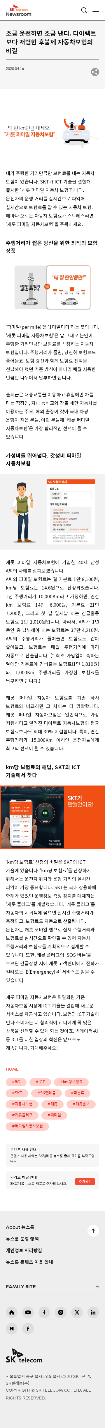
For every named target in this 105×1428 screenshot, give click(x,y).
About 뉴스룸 (20, 1227)
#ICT (40, 1082)
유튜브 (28, 1312)
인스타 (60, 1312)
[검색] (84, 10)
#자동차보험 (22, 1104)
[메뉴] (95, 10)
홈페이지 (12, 1312)
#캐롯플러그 (22, 1115)
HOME (12, 1070)
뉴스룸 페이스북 (28, 1329)
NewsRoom (19, 13)
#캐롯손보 (81, 1104)
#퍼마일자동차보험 (27, 1126)
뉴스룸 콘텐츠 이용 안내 (29, 1262)
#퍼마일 (54, 1115)
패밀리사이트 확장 (52, 1287)
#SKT (17, 1093)
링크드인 (93, 1312)
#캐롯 (52, 1104)
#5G (16, 1082)
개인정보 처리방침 (24, 1250)
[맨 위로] (93, 1231)
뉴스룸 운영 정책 (22, 1239)
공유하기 (95, 72)
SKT (20, 10)
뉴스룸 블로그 (12, 1329)
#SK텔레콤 (46, 1093)
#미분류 (77, 1093)
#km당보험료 (71, 1082)
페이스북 (44, 1312)
